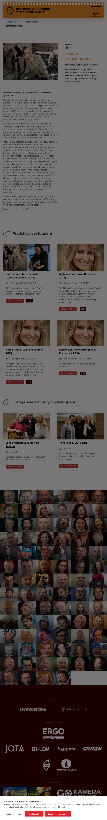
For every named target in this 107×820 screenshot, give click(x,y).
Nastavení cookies (13, 814)
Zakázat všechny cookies (58, 814)
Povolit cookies (34, 814)
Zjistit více (62, 807)
